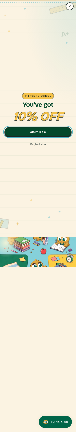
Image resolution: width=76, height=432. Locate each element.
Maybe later (38, 144)
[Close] (70, 6)
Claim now (38, 132)
